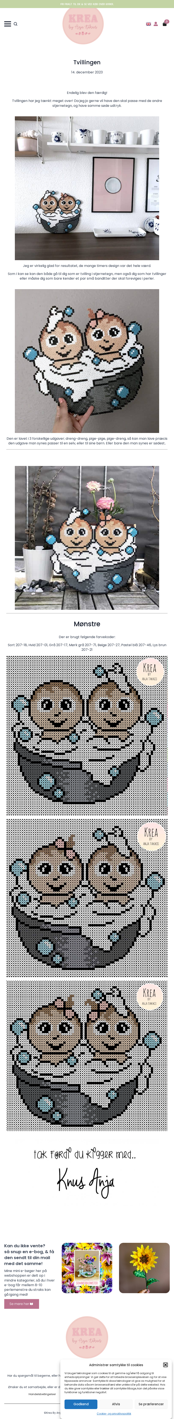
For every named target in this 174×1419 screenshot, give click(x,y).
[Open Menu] (7, 24)
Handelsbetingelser (42, 1394)
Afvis (116, 1404)
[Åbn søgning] (15, 23)
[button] (165, 1365)
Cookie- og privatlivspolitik (114, 1413)
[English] (149, 23)
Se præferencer (151, 1404)
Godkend (81, 1404)
